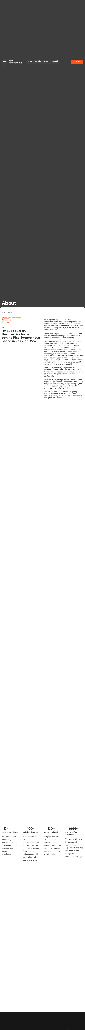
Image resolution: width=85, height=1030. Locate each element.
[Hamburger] (4, 62)
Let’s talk (77, 62)
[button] (21, 320)
